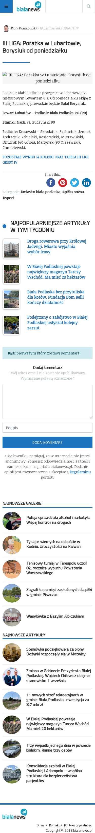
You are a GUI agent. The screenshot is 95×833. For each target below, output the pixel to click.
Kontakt (54, 825)
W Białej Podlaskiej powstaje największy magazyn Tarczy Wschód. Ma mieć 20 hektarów (57, 724)
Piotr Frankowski (23, 28)
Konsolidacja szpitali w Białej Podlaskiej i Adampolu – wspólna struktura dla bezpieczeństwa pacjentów (54, 773)
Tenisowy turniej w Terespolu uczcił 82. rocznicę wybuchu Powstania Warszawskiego (56, 568)
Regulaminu (80, 471)
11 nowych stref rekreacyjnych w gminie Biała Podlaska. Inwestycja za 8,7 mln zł (57, 699)
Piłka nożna (74, 192)
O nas (40, 825)
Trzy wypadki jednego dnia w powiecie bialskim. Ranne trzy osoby (58, 747)
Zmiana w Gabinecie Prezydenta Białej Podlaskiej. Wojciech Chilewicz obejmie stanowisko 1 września (58, 675)
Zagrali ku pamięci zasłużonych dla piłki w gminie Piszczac (59, 591)
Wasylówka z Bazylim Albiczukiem (55, 616)
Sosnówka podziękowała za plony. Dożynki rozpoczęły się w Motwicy (56, 651)
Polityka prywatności (78, 825)
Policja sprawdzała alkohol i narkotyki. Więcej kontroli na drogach (58, 519)
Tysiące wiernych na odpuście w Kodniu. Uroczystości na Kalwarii (53, 543)
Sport (9, 198)
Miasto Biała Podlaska (41, 192)
